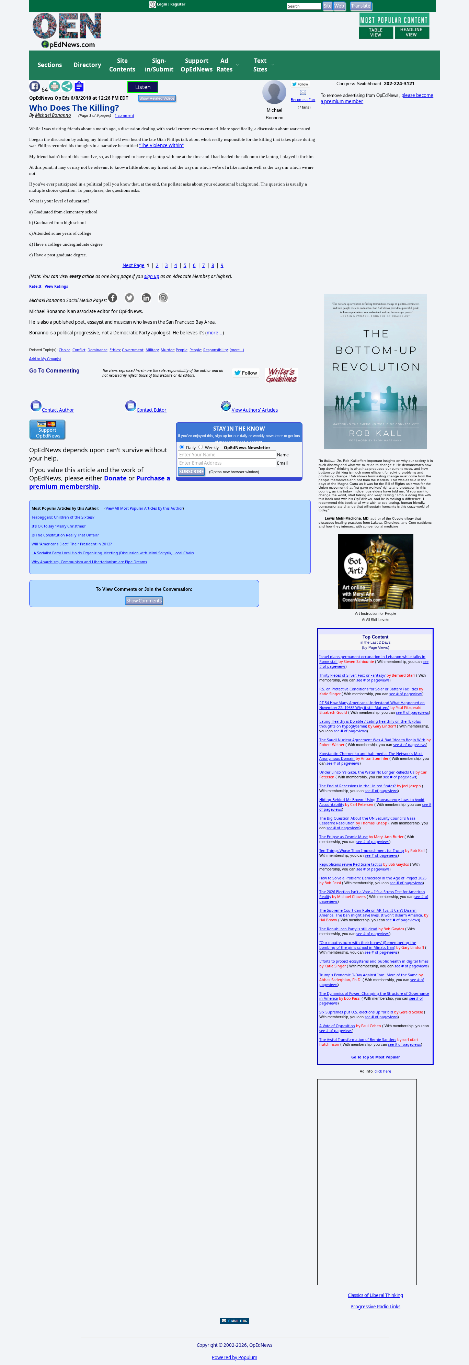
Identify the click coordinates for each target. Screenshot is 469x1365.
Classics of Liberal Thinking (375, 1295)
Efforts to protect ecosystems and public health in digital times (373, 961)
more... (214, 333)
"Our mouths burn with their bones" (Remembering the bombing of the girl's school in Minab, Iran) (367, 945)
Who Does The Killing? (74, 107)
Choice (64, 349)
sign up (151, 276)
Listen (143, 87)
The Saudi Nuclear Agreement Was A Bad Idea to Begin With (372, 739)
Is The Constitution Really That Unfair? (65, 535)
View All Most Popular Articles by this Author (144, 508)
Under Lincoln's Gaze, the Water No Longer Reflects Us (366, 772)
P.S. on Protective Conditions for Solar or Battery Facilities (368, 689)
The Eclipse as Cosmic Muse (343, 836)
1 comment (124, 115)
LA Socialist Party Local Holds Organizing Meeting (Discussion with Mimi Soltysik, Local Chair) (113, 553)
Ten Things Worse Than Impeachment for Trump (361, 850)
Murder (167, 349)
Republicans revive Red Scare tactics (350, 864)
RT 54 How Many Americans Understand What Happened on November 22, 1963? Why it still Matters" (372, 705)
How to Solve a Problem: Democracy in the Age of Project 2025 (372, 878)
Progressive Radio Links (375, 1306)
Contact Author (58, 410)
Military (152, 349)
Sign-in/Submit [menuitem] (158, 65)
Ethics (115, 349)
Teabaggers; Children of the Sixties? (63, 517)
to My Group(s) (45, 358)
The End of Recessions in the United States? (357, 786)
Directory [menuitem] (86, 65)
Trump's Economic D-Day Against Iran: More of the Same (368, 975)
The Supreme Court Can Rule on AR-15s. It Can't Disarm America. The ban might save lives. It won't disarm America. (371, 913)
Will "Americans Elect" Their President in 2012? (72, 544)
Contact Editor (152, 410)
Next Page (134, 265)
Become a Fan (303, 99)
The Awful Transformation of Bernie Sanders (357, 1039)
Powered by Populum (234, 1357)
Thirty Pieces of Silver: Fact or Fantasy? (352, 675)
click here (383, 1071)
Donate (115, 478)
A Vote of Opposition (337, 1025)
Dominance (97, 349)
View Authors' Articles (255, 410)
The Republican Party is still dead (348, 928)
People (181, 349)
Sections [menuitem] (50, 65)
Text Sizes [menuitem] (260, 65)
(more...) (237, 349)
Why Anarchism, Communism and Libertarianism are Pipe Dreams (89, 561)
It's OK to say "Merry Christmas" (59, 526)
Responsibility (215, 349)
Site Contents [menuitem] (122, 65)
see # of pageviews (372, 680)
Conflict (78, 349)
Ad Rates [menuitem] (224, 65)
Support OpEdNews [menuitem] (194, 65)
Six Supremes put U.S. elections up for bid (356, 1012)
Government (133, 349)
